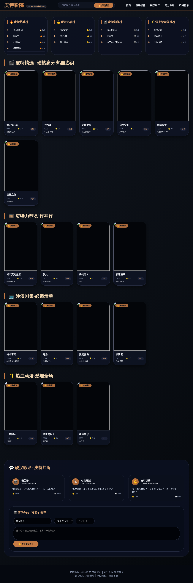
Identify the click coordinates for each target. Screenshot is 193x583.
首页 (128, 5)
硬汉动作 (155, 5)
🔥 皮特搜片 (103, 5)
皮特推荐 (140, 5)
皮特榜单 (184, 5)
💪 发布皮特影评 (25, 544)
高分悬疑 (169, 5)
